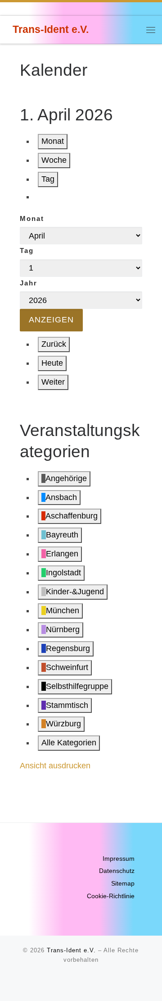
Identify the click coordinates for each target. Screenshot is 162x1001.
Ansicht (55, 765)
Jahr (28, 283)
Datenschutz (117, 871)
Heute (52, 362)
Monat (52, 141)
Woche (54, 160)
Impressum (119, 858)
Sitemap (123, 883)
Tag (47, 179)
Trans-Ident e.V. (71, 950)
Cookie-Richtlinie (111, 896)
